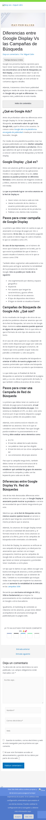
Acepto (18, 816)
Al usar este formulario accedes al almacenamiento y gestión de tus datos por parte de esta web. (21, 755)
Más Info (28, 816)
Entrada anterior (23, 649)
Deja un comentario (11, 54)
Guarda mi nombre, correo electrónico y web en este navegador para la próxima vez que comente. (23, 743)
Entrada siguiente (23, 654)
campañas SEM (14, 586)
